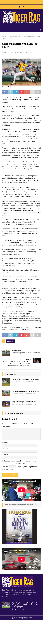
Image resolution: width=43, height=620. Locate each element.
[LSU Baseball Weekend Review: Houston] (6, 393)
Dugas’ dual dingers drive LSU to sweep (25, 402)
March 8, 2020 (17, 404)
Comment (6, 426)
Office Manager (22, 52)
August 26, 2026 (17, 609)
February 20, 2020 (18, 382)
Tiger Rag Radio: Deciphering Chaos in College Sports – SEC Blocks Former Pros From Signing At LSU (25, 605)
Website (5, 454)
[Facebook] (19, 7)
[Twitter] (23, 7)
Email (4, 448)
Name (4, 442)
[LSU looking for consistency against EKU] (6, 382)
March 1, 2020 (9, 52)
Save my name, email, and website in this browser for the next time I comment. (19, 462)
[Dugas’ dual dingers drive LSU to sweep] (6, 404)
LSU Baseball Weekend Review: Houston (25, 391)
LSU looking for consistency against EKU (25, 379)
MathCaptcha (10, 469)
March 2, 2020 (17, 394)
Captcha (5, 466)
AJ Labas (10, 341)
